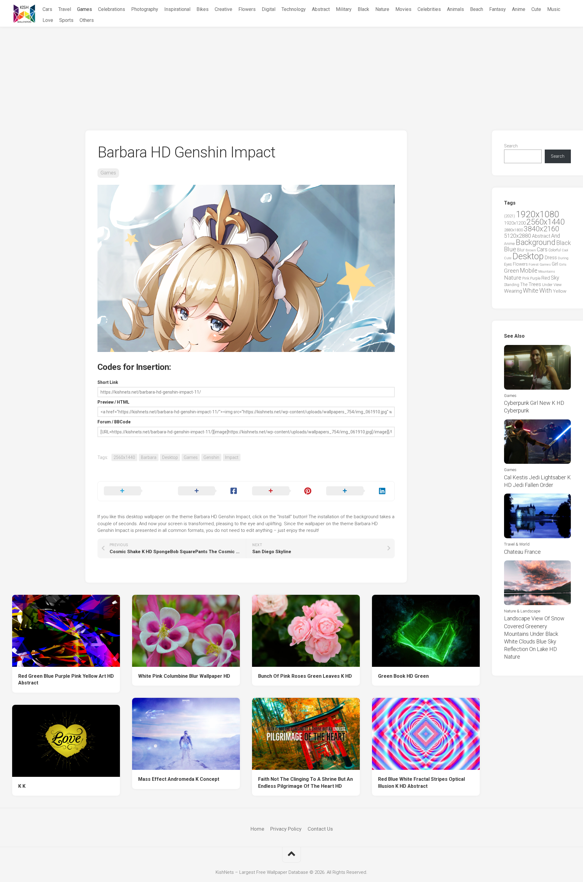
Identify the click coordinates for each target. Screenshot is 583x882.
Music (553, 9)
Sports (66, 20)
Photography (144, 9)
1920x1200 (515, 223)
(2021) (509, 216)
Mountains (546, 272)
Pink (525, 278)
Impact (231, 457)
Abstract (321, 9)
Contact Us (320, 829)
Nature (382, 9)
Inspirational (177, 9)
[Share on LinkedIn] (357, 491)
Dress (551, 257)
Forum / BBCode (114, 421)
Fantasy (497, 9)
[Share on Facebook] (209, 491)
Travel (64, 9)
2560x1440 (124, 457)
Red (545, 278)
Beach (476, 9)
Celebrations (111, 9)
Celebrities (429, 9)
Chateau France (522, 552)
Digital (268, 9)
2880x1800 (513, 230)
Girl (555, 264)
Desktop (170, 457)
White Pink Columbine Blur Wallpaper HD (184, 676)
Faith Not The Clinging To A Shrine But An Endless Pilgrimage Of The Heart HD (305, 782)
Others (87, 20)
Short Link (107, 382)
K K (22, 786)
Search (511, 145)
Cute (536, 9)
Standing (511, 284)
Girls (562, 264)
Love (48, 20)
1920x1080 (537, 214)
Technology (293, 9)
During (563, 258)
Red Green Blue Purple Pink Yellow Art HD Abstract (66, 679)
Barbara (148, 457)
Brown (531, 250)
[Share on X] (135, 491)
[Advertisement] (291, 72)
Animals (455, 9)
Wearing (513, 291)
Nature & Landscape (522, 611)
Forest (534, 264)
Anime (518, 9)
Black (363, 9)
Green (511, 270)
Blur (521, 249)
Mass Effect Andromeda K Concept (178, 779)
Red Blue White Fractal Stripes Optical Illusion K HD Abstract (421, 782)
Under (547, 284)
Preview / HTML (113, 402)
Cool (565, 250)
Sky (555, 278)
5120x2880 (517, 236)
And (555, 236)
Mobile (528, 270)
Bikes (202, 9)
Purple (535, 278)
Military (344, 9)
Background (535, 242)
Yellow (559, 291)
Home (257, 829)
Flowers (247, 9)
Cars (47, 9)
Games (84, 9)
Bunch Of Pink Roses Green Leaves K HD (305, 676)
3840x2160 (541, 229)
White (530, 290)
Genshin (211, 457)
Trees (534, 284)
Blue (510, 249)
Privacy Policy (286, 829)
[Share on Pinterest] (283, 491)
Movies (403, 9)
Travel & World (517, 544)
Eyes (508, 264)
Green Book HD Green (403, 676)
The (523, 284)
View (558, 284)
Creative (223, 9)
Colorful (554, 250)
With (545, 290)
